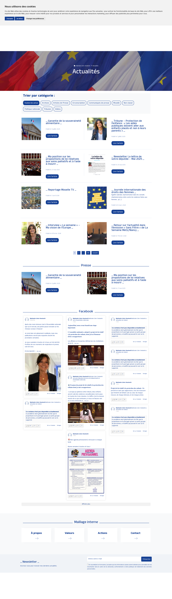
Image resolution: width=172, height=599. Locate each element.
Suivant (95, 253)
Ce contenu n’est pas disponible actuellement (128, 328)
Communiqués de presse (99, 103)
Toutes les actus (31, 103)
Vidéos (58, 109)
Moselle (116, 103)
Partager (59, 394)
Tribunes (47, 109)
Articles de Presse (60, 103)
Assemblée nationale (79, 380)
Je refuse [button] (19, 18)
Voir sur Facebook (51, 394)
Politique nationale (32, 109)
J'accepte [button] (9, 18)
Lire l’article (52, 290)
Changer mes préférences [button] (35, 18)
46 (88, 253)
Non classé (128, 103)
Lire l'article (52, 136)
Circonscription (78, 103)
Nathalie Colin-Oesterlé (37, 319)
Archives (45, 103)
